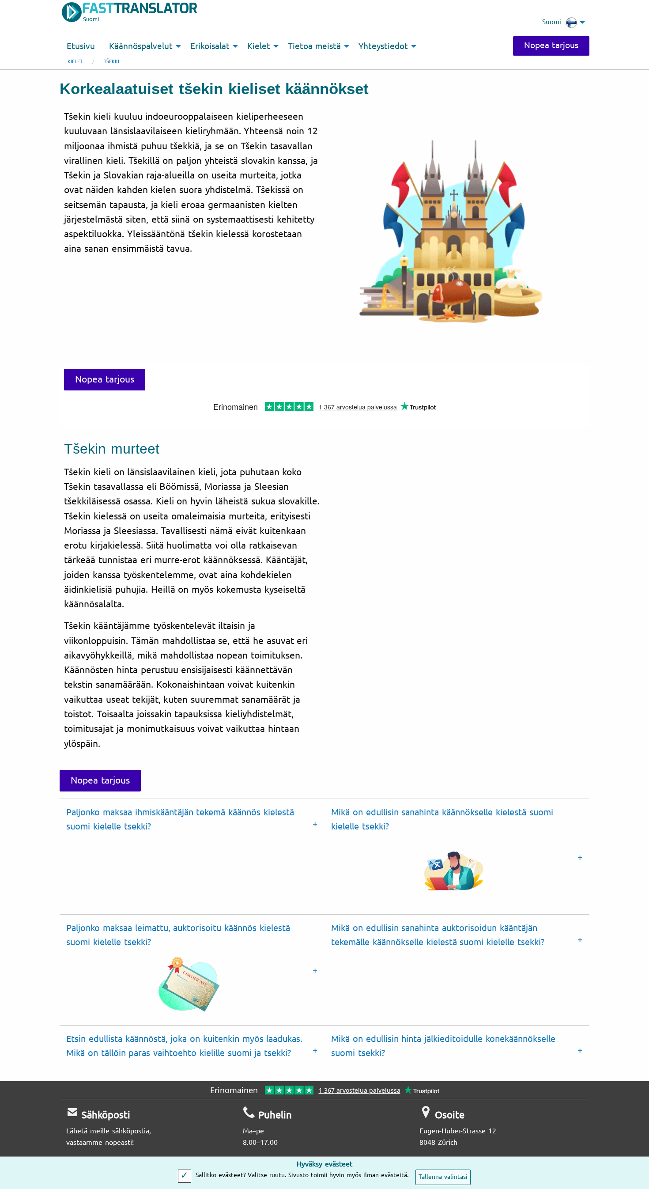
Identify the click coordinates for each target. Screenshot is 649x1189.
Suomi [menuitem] (551, 22)
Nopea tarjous (551, 45)
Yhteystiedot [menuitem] (383, 46)
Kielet (75, 61)
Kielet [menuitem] (258, 46)
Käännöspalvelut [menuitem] (141, 46)
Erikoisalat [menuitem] (210, 46)
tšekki (111, 61)
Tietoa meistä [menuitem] (314, 46)
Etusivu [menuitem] (81, 46)
